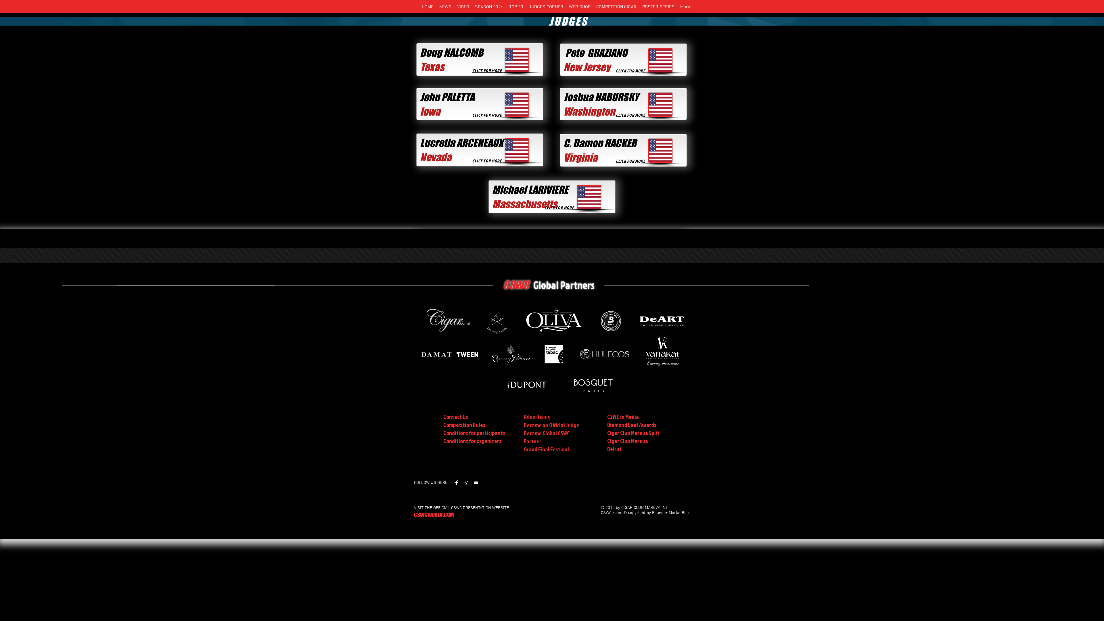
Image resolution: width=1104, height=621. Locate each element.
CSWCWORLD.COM (434, 514)
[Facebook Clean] (456, 482)
